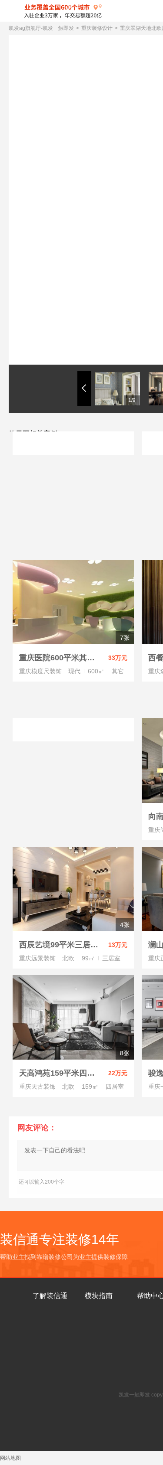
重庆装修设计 (97, 28)
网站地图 (10, 1458)
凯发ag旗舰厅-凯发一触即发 (41, 28)
